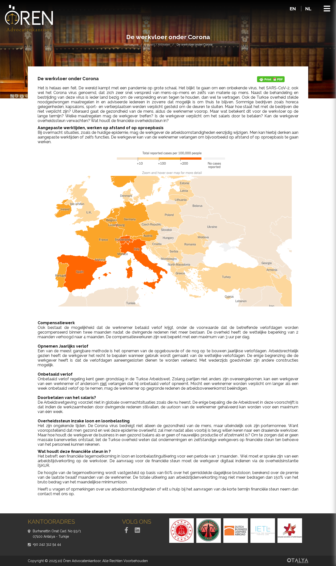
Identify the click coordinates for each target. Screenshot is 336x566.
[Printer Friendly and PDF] (271, 79)
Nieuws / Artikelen (157, 44)
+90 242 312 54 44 (47, 544)
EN (293, 8)
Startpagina (130, 44)
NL (308, 8)
